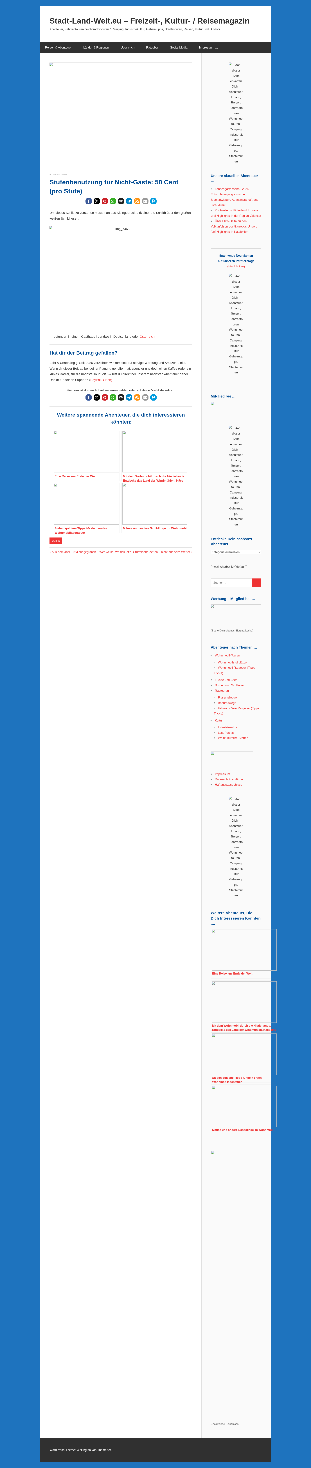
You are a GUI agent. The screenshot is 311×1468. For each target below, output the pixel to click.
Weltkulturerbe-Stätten (233, 738)
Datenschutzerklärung (229, 779)
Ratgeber (152, 47)
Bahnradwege (227, 703)
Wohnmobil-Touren (227, 655)
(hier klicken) (236, 261)
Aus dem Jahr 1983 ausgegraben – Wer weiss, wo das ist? (91, 552)
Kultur (219, 720)
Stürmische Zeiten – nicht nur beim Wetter (161, 552)
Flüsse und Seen (226, 680)
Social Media (178, 47)
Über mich (127, 47)
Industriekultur (227, 727)
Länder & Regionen (96, 47)
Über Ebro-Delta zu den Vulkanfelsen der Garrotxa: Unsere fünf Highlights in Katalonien (234, 226)
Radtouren (222, 690)
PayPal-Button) (101, 380)
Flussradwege (227, 697)
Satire (55, 540)
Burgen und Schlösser (230, 685)
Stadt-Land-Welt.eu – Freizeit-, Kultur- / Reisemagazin (149, 20)
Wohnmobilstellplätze (232, 662)
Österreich (147, 336)
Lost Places (226, 732)
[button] (88, 201)
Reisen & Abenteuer (58, 47)
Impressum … (208, 47)
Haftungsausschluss (228, 784)
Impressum (222, 774)
